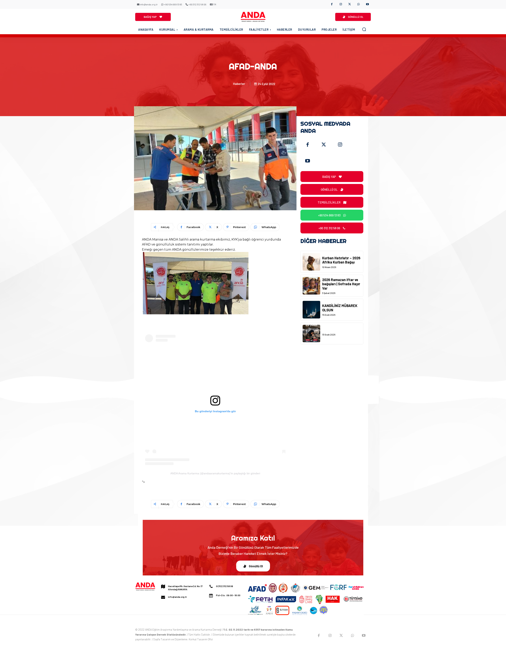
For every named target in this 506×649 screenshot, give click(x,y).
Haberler (239, 83)
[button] (364, 29)
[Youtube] (367, 4)
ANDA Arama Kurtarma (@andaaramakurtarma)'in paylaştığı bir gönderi (215, 473)
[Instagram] (340, 4)
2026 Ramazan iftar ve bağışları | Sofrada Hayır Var (341, 284)
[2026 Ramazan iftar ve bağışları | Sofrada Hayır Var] (311, 286)
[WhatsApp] (358, 4)
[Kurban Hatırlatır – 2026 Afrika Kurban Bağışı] (311, 262)
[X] (349, 4)
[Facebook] (331, 4)
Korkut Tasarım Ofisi (201, 639)
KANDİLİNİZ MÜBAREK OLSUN (339, 307)
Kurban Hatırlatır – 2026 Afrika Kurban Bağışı (341, 260)
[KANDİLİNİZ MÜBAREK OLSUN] (311, 309)
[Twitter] (324, 145)
